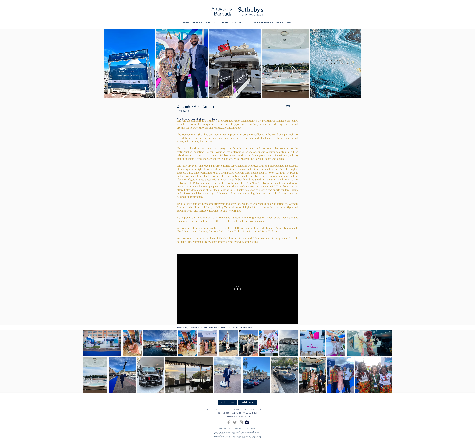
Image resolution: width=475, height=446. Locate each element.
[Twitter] (234, 422)
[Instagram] (240, 422)
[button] (192, 23)
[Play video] (237, 289)
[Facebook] (228, 422)
